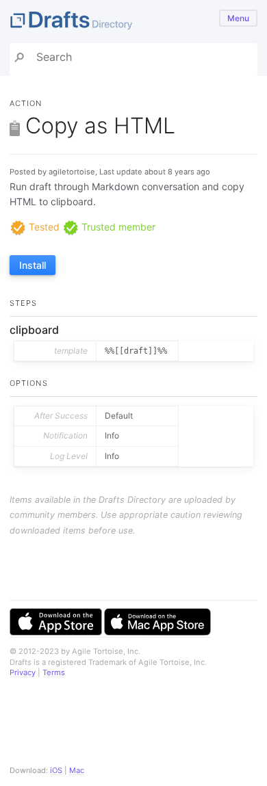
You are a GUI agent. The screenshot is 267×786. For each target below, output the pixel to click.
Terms (53, 672)
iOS (56, 770)
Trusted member (117, 227)
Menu (238, 18)
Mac (76, 770)
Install (32, 265)
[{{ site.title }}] (133, 22)
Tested (43, 227)
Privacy (23, 672)
